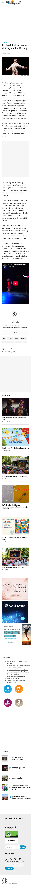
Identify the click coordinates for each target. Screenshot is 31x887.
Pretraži (22, 847)
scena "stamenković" (8, 341)
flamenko (10, 338)
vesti (25, 341)
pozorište (23, 338)
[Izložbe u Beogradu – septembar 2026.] (5, 758)
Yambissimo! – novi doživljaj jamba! (18, 666)
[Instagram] (16, 332)
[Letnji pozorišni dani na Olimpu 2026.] (15, 437)
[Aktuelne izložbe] (18, 702)
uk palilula (18, 341)
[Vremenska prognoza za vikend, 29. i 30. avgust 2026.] (5, 797)
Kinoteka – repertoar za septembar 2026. (19, 778)
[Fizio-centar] (16, 634)
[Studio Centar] (11, 834)
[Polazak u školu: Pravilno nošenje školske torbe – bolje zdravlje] (5, 787)
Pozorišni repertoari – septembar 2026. (19, 768)
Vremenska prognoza (14, 668)
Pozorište (5, 42)
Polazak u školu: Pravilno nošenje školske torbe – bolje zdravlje (21, 787)
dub (4, 338)
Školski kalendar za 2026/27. (16, 676)
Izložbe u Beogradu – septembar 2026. (18, 758)
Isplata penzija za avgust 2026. (17, 670)
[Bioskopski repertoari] (7, 689)
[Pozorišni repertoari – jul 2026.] (15, 557)
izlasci (16, 338)
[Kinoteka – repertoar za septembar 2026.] (5, 778)
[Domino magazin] (11, 840)
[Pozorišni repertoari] (18, 689)
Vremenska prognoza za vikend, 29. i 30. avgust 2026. (21, 797)
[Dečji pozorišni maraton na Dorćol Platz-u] (15, 526)
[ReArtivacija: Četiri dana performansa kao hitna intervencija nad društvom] (15, 494)
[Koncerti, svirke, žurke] (7, 702)
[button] (3, 2)
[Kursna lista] (15, 589)
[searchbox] (12, 847)
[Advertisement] (15, 21)
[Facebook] (14, 332)
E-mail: (22, 861)
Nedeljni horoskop (13, 678)
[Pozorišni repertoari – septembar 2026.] (15, 407)
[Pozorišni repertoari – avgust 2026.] (15, 465)
